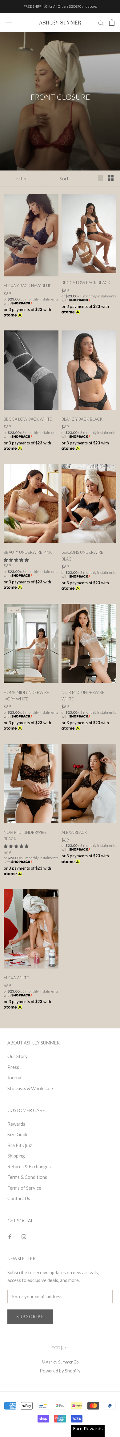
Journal (14, 1077)
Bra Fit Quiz (19, 1145)
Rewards (16, 1124)
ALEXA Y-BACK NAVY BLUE (27, 285)
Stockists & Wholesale (30, 1088)
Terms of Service (24, 1188)
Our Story (17, 1056)
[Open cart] (111, 22)
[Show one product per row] (100, 177)
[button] (17, 559)
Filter (21, 178)
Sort (65, 178)
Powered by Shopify (60, 1370)
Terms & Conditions (27, 1177)
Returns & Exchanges (29, 1166)
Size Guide (18, 1134)
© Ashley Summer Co (60, 1361)
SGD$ (57, 1347)
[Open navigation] (9, 22)
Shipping (16, 1155)
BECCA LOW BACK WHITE (28, 419)
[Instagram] (24, 1236)
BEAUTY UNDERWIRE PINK (28, 552)
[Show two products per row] (111, 177)
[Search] (101, 22)
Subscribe (30, 1316)
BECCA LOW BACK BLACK (86, 282)
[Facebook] (9, 1236)
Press (13, 1067)
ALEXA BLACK (74, 832)
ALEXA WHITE (16, 977)
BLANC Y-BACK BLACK (82, 419)
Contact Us (18, 1198)
